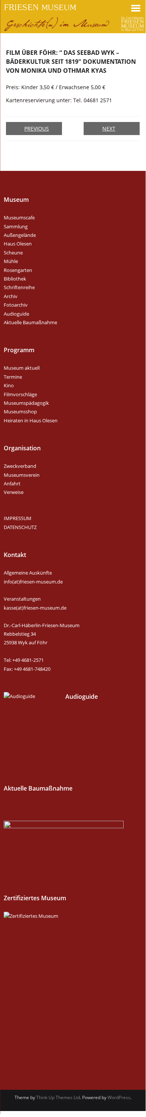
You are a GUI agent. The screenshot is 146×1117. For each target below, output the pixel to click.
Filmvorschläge (20, 394)
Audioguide (16, 313)
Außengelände (20, 235)
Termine (13, 376)
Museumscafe (19, 217)
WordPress (119, 1097)
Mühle (11, 261)
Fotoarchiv (16, 304)
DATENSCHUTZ (20, 527)
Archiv (11, 296)
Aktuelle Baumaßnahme (30, 322)
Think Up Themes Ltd (58, 1097)
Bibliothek (15, 278)
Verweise (14, 492)
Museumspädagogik (26, 403)
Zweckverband (20, 466)
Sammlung (16, 226)
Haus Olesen (18, 243)
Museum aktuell (22, 367)
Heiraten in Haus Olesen (31, 420)
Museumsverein (22, 475)
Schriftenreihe (19, 287)
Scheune (13, 252)
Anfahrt (12, 483)
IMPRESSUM (17, 518)
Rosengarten (18, 270)
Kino (9, 385)
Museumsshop (20, 411)
